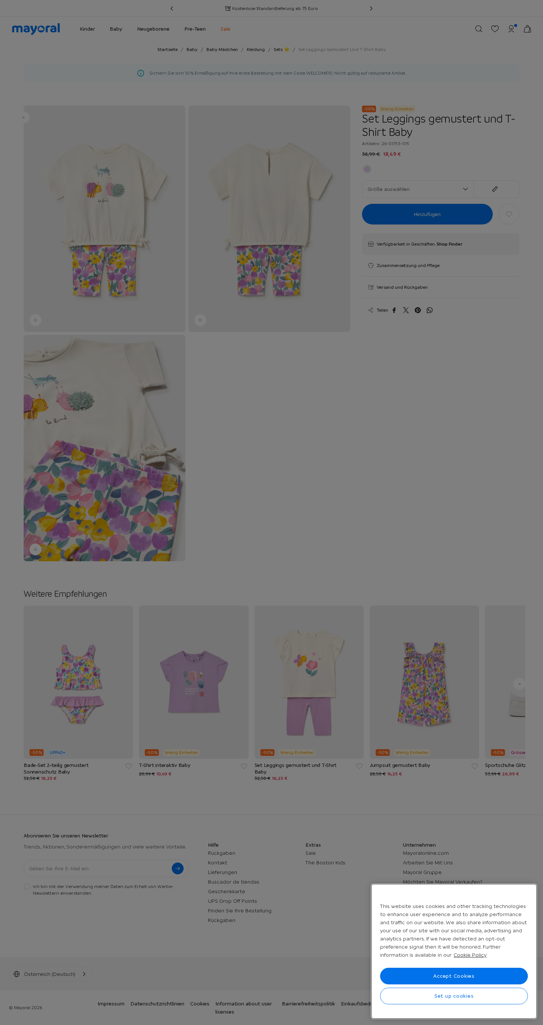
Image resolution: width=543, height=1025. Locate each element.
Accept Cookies (454, 976)
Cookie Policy (470, 955)
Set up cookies (454, 996)
